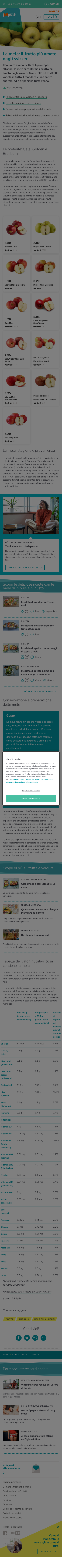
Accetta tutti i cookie (31, 798)
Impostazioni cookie (31, 790)
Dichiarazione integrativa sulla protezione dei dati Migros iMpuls (29, 780)
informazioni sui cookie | (21, 779)
